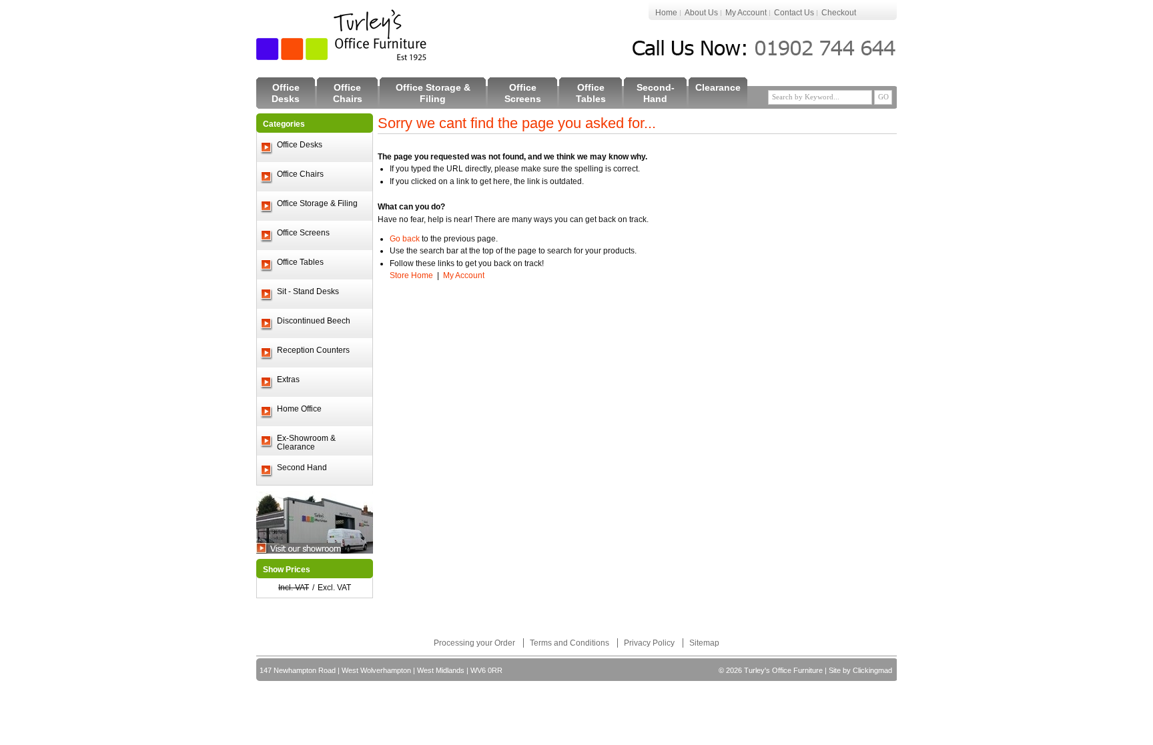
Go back (405, 238)
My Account (746, 12)
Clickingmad (872, 670)
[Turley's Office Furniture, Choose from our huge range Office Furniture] (342, 35)
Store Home (411, 275)
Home (666, 12)
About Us (701, 12)
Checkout (838, 12)
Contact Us (794, 12)
